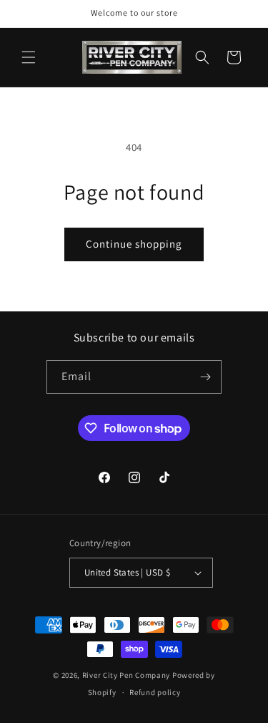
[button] (28, 57)
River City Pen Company (126, 675)
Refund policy (154, 692)
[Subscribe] (205, 377)
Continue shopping (134, 244)
